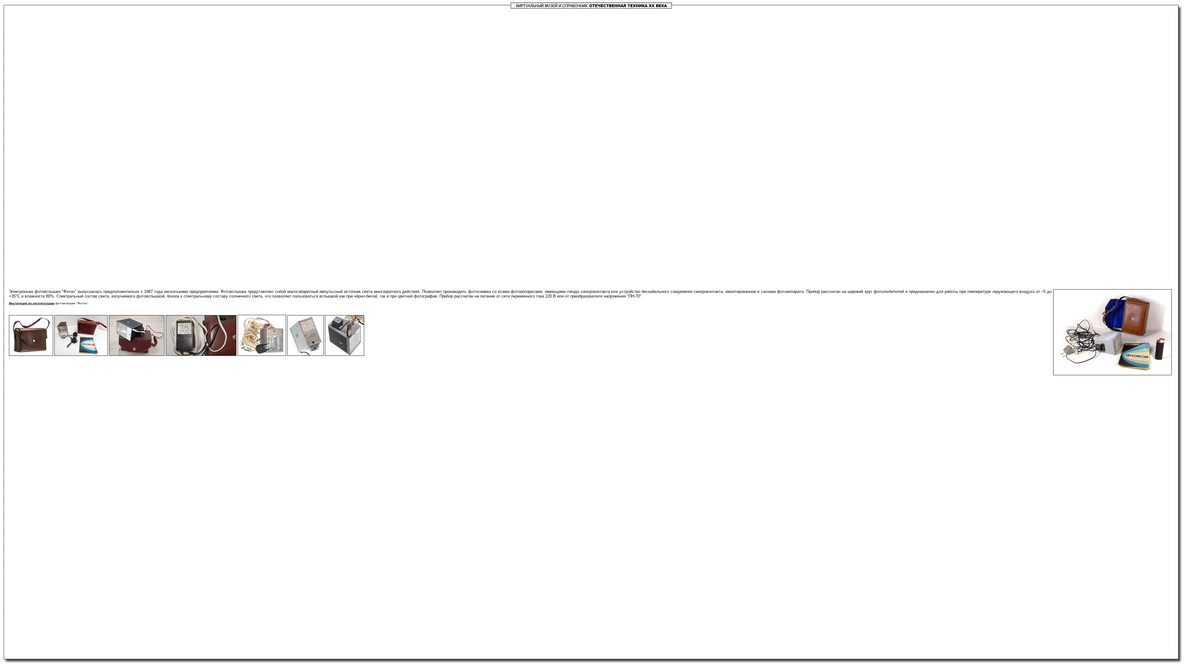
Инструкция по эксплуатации (31, 303)
